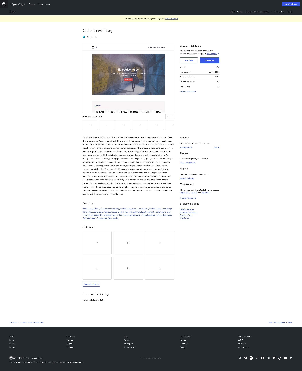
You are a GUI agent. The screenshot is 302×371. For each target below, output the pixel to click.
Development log (187, 209)
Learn (126, 336)
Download (209, 60)
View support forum (187, 163)
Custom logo (167, 209)
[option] (97, 242)
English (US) (185, 193)
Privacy (12, 347)
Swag (184, 347)
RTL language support (109, 215)
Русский (194, 193)
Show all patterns (91, 284)
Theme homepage (187, 91)
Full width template (137, 212)
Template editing (148, 215)
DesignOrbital (92, 37)
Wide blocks (113, 218)
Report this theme (187, 178)
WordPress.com (245, 336)
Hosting (12, 344)
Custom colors (142, 209)
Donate (185, 344)
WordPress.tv (130, 347)
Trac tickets (184, 218)
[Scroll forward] (172, 116)
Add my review (186, 147)
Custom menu (88, 212)
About (11, 336)
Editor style (98, 212)
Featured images (110, 212)
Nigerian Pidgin (37, 358)
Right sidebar (94, 215)
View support (212, 54)
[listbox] (128, 255)
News (164, 212)
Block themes (123, 212)
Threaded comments (164, 215)
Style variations (134, 215)
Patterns (70, 347)
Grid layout (149, 212)
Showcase (71, 336)
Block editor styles (107, 209)
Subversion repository (189, 212)
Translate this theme (188, 198)
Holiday (158, 212)
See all (216, 147)
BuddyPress (243, 347)
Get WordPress (290, 4)
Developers (128, 344)
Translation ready (89, 218)
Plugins (69, 344)
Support (127, 340)
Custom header (155, 209)
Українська (205, 193)
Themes (12, 12)
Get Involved (186, 336)
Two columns (102, 218)
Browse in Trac (186, 215)
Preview (189, 60)
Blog (117, 209)
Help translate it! (171, 19)
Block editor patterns (91, 209)
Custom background (128, 209)
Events (183, 340)
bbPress (242, 344)
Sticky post (123, 215)
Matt (240, 340)
